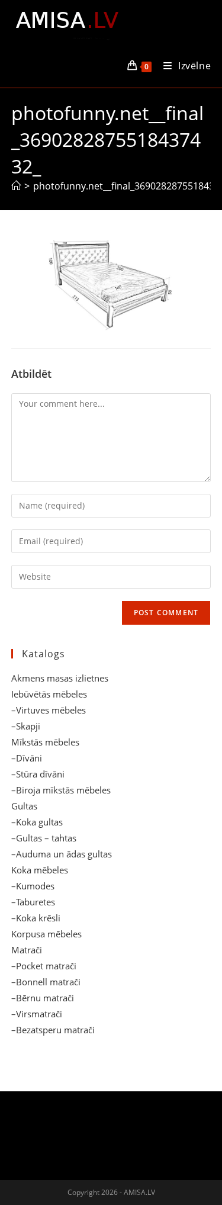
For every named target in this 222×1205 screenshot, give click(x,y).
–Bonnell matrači (46, 982)
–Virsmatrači (36, 1014)
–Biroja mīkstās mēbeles (61, 790)
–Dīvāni (26, 758)
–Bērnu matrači (42, 998)
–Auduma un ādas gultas (61, 854)
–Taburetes (33, 902)
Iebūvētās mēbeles (49, 694)
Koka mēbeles (39, 870)
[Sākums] (16, 185)
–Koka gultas (37, 822)
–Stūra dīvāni (38, 774)
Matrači (26, 950)
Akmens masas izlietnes (59, 678)
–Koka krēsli (35, 918)
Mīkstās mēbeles (45, 742)
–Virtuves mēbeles (48, 710)
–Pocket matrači (43, 966)
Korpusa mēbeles (46, 934)
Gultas (24, 806)
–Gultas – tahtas (43, 838)
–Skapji (25, 726)
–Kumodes (32, 886)
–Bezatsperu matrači (53, 1030)
